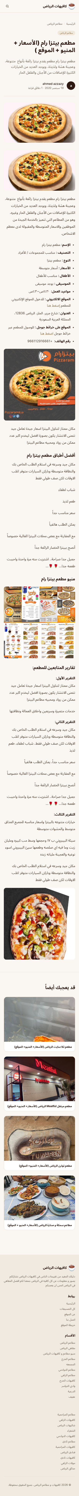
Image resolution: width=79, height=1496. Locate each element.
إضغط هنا (54, 305)
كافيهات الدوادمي (66, 1436)
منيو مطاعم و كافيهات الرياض (59, 1353)
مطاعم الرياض (54, 23)
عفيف (72, 1396)
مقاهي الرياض (67, 1348)
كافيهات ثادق (68, 1457)
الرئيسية (70, 23)
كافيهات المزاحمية (65, 1446)
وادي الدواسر (68, 1385)
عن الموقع (69, 1314)
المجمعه (70, 1364)
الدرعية (71, 1391)
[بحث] (7, 6)
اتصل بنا (70, 1319)
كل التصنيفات (67, 1308)
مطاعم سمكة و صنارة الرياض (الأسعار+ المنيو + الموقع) (39, 1225)
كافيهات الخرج (67, 1380)
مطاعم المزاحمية (66, 1414)
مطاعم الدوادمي (66, 1369)
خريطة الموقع (68, 1325)
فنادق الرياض (68, 1452)
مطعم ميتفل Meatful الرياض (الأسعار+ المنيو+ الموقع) (39, 1106)
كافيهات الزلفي (67, 1419)
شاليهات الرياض (66, 1425)
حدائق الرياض (68, 1468)
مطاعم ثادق (69, 1441)
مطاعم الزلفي (68, 1375)
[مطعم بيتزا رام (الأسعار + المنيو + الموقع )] (39, 170)
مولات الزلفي (68, 1463)
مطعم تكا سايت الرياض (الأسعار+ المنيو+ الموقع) (43, 1046)
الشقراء (71, 1430)
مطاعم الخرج (68, 1358)
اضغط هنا (46, 333)
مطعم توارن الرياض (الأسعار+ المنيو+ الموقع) (45, 1165)
